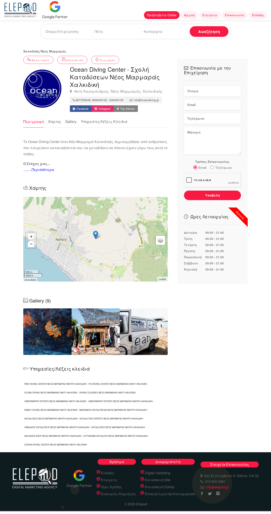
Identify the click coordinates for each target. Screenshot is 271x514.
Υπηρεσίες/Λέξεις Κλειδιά (104, 121)
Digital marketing (157, 473)
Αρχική (189, 15)
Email (202, 167)
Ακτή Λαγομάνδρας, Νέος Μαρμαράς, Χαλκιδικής (117, 91)
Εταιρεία (209, 15)
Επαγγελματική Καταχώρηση (170, 494)
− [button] (31, 243)
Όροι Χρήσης (111, 487)
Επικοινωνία (234, 15)
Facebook (82, 109)
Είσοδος (258, 15)
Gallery (71, 121)
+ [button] (31, 236)
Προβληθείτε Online (161, 15)
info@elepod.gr (217, 487)
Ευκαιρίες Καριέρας (118, 494)
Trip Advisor (127, 109)
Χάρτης (54, 121)
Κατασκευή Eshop (159, 487)
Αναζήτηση (209, 31)
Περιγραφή (33, 121)
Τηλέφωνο (223, 167)
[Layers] (160, 240)
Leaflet (162, 279)
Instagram (104, 109)
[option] (96, 331)
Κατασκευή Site (157, 480)
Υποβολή (212, 195)
